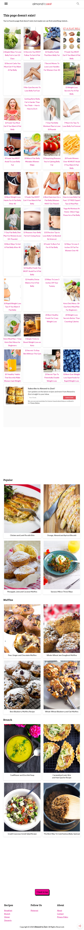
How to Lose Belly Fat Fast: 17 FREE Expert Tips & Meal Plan (71, 200)
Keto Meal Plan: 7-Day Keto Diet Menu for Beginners (12, 342)
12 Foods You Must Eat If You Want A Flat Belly (12, 126)
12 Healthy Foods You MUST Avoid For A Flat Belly (32, 271)
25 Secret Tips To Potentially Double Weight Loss (51, 377)
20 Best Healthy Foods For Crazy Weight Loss (51, 318)
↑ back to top (42, 892)
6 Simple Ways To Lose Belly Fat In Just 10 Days (12, 55)
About (59, 910)
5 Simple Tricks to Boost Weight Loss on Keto (32, 342)
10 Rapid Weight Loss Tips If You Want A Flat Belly (12, 306)
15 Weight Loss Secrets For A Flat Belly (71, 90)
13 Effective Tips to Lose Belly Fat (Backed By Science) (52, 235)
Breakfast (8, 910)
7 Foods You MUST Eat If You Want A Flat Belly (71, 55)
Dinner (7, 917)
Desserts (8, 920)
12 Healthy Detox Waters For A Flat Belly (32, 282)
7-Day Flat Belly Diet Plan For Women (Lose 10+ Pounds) (12, 235)
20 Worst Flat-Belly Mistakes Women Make (32, 161)
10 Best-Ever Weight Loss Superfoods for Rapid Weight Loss (71, 377)
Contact (60, 914)
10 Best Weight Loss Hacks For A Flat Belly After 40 (12, 200)
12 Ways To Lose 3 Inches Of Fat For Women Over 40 (71, 247)
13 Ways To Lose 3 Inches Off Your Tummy (52, 282)
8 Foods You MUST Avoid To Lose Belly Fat (12, 161)
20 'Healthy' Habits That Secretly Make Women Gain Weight (12, 377)
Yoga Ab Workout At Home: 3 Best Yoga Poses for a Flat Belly (71, 211)
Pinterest (34, 910)
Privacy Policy (62, 917)
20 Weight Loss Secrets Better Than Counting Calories (71, 318)
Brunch (7, 914)
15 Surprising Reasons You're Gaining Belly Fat (52, 161)
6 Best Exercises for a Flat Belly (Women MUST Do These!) (51, 200)
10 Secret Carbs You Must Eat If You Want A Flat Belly (12, 66)
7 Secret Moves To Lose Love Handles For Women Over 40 (52, 66)
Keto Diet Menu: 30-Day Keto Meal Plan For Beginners (71, 306)
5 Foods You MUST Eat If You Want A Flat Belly (32, 200)
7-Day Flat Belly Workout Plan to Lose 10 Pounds (51, 126)
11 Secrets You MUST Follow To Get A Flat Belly (32, 55)
